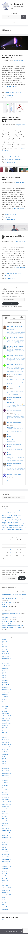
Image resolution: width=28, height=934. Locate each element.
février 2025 (5, 682)
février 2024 (5, 711)
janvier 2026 (5, 656)
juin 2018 (4, 873)
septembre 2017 (6, 895)
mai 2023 (4, 732)
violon (3, 529)
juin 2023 (4, 730)
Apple (6, 159)
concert (13, 511)
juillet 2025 (5, 670)
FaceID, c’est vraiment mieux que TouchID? (12, 56)
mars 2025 (5, 680)
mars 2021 (5, 794)
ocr (5, 525)
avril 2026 (5, 649)
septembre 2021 (6, 780)
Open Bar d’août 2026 (8, 602)
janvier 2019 (5, 856)
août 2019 (5, 840)
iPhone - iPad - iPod (15, 93)
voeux (7, 529)
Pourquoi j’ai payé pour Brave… (15, 326)
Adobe (3, 509)
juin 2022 (4, 759)
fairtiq (20, 513)
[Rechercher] (23, 17)
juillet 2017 (5, 899)
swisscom (20, 527)
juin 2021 (4, 787)
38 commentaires (10, 98)
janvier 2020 (5, 828)
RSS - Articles (5, 919)
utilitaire (24, 527)
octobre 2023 (5, 720)
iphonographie (5, 520)
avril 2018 (4, 878)
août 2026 (5, 639)
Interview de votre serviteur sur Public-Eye (13, 609)
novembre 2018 (6, 861)
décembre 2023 (6, 716)
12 (10, 549)
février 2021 (5, 797)
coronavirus (18, 511)
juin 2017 (4, 902)
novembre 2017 (6, 890)
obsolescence (18, 159)
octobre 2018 (5, 864)
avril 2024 (5, 706)
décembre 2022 (6, 744)
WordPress (20, 529)
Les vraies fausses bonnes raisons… (14, 398)
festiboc (4, 515)
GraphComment (7, 517)
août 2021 (5, 783)
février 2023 (5, 740)
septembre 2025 (6, 666)
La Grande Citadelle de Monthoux (11, 613)
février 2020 (5, 825)
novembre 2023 (6, 718)
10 (3, 549)
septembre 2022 (6, 751)
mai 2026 (4, 646)
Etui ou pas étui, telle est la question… (12, 178)
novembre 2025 (6, 661)
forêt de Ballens (17, 515)
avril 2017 (4, 907)
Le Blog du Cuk (17, 3)
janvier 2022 (5, 771)
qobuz (3, 527)
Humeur (7, 93)
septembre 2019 (6, 837)
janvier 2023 (5, 742)
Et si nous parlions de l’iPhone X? (13, 237)
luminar (15, 523)
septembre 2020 (6, 809)
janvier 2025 (5, 685)
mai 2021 (4, 790)
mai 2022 (4, 761)
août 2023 (5, 725)
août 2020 (5, 811)
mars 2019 (5, 852)
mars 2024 (5, 709)
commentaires (7, 511)
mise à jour (22, 523)
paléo (11, 525)
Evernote (17, 513)
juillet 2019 (5, 842)
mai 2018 (4, 876)
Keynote (18, 520)
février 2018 (5, 883)
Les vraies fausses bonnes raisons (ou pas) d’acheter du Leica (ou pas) (13, 590)
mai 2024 (4, 704)
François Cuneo (11, 329)
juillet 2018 (5, 871)
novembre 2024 (6, 689)
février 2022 (5, 768)
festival (11, 515)
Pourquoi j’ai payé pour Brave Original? (12, 598)
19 (10, 552)
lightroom (7, 522)
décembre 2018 (6, 859)
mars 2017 (5, 909)
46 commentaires (10, 278)
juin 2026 (4, 644)
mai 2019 (4, 847)
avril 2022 (4, 763)
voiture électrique (13, 529)
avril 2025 (5, 677)
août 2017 (4, 897)
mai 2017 (4, 904)
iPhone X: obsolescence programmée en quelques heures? (11, 119)
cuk (3, 513)
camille (13, 509)
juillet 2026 (5, 642)
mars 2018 (5, 880)
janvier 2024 (5, 713)
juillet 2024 (5, 699)
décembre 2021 (6, 773)
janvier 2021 (5, 799)
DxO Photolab (11, 513)
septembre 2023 (6, 723)
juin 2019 (4, 845)
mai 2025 (4, 675)
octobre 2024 (5, 692)
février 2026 (5, 654)
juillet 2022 (5, 756)
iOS (12, 517)
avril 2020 (5, 821)
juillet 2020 (5, 814)
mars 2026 (5, 651)
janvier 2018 (5, 885)
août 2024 (5, 697)
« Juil (3, 562)
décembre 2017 (6, 888)
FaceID (7, 95)
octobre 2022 (5, 749)
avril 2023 (4, 735)
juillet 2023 (5, 728)
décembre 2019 (6, 830)
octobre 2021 (5, 778)
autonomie (10, 509)
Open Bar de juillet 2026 (8, 621)
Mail (19, 523)
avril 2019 (4, 849)
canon (17, 509)
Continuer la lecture (11, 86)
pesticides (21, 525)
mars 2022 (5, 766)
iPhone (15, 517)
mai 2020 (4, 818)
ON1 (7, 525)
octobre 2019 (5, 835)
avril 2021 (4, 792)
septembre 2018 (6, 866)
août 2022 (5, 754)
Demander (21, 578)
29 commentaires (10, 220)
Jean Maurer (12, 520)
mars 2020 (5, 823)
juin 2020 (4, 816)
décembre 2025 (6, 658)
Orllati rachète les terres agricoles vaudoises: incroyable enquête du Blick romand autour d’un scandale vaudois (12, 625)
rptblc (14, 527)
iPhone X (11, 95)
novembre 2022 (6, 747)
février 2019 (5, 854)
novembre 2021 (6, 775)
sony (16, 527)
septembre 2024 (6, 694)
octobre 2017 (5, 892)
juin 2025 (4, 673)
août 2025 (5, 668)
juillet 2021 (5, 785)
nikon (3, 525)
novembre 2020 (6, 804)
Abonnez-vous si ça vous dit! (10, 304)
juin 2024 (4, 701)
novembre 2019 (6, 833)
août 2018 (5, 868)
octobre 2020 (5, 806)
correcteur (24, 511)
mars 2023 (5, 737)
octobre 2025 (5, 663)
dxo (5, 513)
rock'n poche (8, 527)
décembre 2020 (6, 802)
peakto (16, 525)
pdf (13, 525)
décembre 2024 (6, 687)
